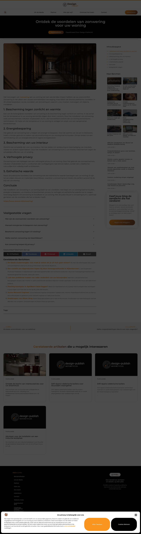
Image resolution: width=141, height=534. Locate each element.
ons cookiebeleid (70, 526)
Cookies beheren (124, 524)
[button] (136, 515)
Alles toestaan (97, 524)
